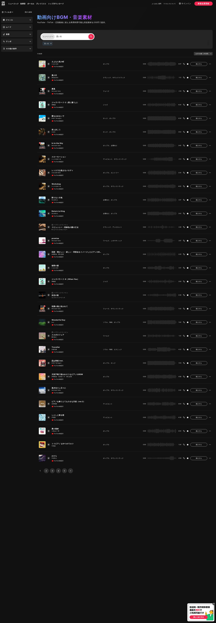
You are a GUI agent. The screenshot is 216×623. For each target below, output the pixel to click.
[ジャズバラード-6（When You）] (42, 281)
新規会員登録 (203, 3)
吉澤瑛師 (54, 404)
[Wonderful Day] (42, 322)
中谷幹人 (54, 458)
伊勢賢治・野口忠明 (58, 254)
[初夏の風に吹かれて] (42, 308)
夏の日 (54, 75)
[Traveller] (42, 349)
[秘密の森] (42, 267)
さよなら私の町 (58, 62)
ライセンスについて (169, 3)
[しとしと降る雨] (42, 417)
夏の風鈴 (55, 429)
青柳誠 (54, 104)
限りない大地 (57, 198)
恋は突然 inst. (57, 361)
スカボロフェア (58, 335)
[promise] (42, 240)
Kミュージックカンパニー (59, 229)
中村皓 (54, 417)
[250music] (3, 4)
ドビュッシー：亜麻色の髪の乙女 (65, 227)
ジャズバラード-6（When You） (65, 279)
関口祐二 (54, 337)
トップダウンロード (56, 4)
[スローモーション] (42, 159)
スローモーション (59, 157)
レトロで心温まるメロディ (62, 170)
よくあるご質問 (156, 3)
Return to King (58, 211)
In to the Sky (57, 143)
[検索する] (91, 36)
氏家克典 (54, 349)
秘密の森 (55, 265)
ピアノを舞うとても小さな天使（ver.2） (68, 401)
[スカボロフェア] (42, 335)
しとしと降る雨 (58, 415)
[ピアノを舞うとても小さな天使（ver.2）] (42, 403)
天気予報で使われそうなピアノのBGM (67, 374)
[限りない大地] (42, 200)
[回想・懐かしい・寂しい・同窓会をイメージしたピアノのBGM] (42, 254)
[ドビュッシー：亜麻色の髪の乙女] (42, 227)
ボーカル (30, 4)
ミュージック (13, 4)
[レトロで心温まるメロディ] (42, 172)
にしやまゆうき (56, 159)
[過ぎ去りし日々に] (42, 390)
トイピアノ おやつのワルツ (63, 444)
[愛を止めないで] (42, 118)
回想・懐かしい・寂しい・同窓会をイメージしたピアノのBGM (76, 252)
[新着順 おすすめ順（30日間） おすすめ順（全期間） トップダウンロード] (203, 53)
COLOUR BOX (56, 172)
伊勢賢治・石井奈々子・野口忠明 (62, 376)
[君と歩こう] (42, 132)
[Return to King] (42, 213)
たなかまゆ (55, 64)
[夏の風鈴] (42, 431)
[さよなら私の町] (42, 64)
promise (55, 238)
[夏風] (42, 91)
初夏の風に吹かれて (60, 306)
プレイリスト (41, 4)
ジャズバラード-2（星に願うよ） (65, 102)
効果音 (23, 4)
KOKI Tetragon (56, 118)
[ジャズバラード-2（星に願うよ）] (42, 104)
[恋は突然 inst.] (42, 363)
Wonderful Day (58, 320)
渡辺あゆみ (55, 77)
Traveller (56, 347)
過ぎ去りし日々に (59, 388)
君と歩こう (56, 130)
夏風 (53, 89)
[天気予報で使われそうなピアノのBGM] (42, 376)
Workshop (56, 184)
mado (53, 132)
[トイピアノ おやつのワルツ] (42, 444)
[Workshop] (42, 186)
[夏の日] (42, 77)
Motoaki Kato (56, 91)
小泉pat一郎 (55, 431)
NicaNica (55, 200)
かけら (54, 456)
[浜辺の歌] (42, 295)
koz (53, 322)
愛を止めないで (58, 116)
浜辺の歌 (55, 295)
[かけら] (42, 458)
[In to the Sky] (42, 145)
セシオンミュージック (58, 297)
